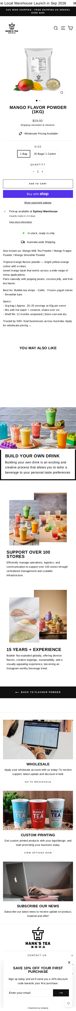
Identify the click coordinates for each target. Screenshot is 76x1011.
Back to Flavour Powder (40, 692)
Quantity (38, 164)
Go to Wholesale (38, 782)
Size (38, 146)
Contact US (37, 955)
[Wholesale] (38, 739)
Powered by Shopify (38, 1008)
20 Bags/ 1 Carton (45, 153)
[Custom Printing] (38, 810)
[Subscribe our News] (38, 881)
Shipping (25, 125)
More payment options (38, 202)
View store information (20, 222)
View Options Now (38, 852)
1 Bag (23, 153)
